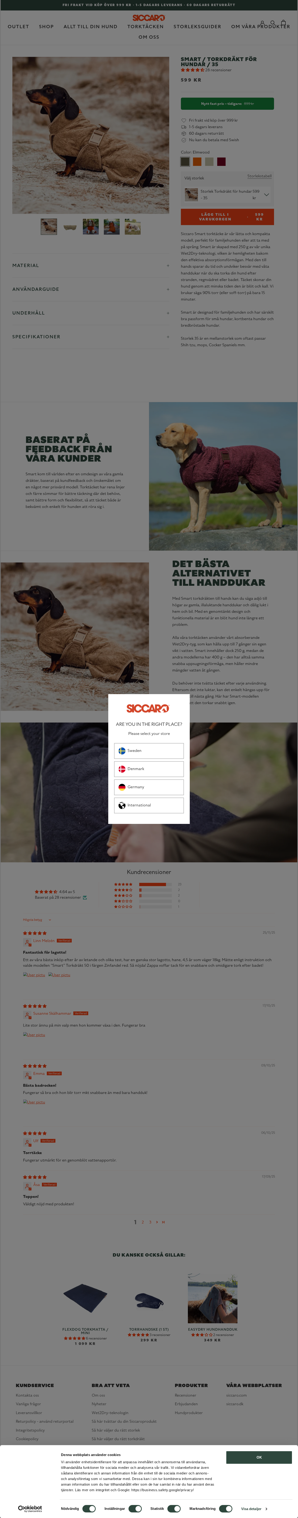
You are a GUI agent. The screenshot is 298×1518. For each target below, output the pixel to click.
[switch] (135, 1508)
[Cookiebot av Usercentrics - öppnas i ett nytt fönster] (30, 1508)
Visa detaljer (251, 1509)
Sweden (135, 750)
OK (259, 1457)
